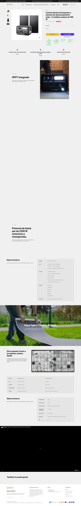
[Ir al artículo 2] (8, 15)
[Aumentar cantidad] (50, 30)
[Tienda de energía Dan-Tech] (16, 488)
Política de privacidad (16, 502)
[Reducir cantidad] (47, 30)
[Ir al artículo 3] (8, 20)
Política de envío (32, 502)
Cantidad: (47, 28)
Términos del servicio (22, 502)
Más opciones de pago (67, 36)
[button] (65, 4)
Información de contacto (38, 502)
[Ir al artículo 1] (8, 11)
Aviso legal (27, 502)
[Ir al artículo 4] (8, 24)
